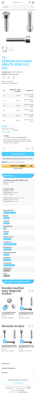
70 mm (6, 234)
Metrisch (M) (7, 249)
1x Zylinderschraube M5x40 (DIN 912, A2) (26, 313)
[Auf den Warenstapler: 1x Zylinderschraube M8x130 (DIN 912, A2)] (5, 341)
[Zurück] (29, 291)
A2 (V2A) (6, 223)
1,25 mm (6, 255)
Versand (15, 130)
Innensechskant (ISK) (10, 244)
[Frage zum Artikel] (14, 77)
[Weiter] (32, 291)
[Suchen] (32, 7)
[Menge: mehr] (32, 148)
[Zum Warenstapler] (33, 2)
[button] (5, 49)
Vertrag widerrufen (18, 383)
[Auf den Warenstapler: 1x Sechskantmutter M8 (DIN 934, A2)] (5, 308)
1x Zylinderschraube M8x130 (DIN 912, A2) (9, 346)
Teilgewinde (7, 260)
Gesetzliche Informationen (8, 368)
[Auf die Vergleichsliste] (9, 77)
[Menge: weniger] (4, 148)
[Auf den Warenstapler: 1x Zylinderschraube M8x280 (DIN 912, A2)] (22, 341)
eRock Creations (23, 392)
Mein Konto (5, 372)
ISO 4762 (12, 213)
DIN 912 (6, 213)
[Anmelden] (29, 2)
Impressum (25, 380)
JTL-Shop (21, 390)
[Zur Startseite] (18, 2)
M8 (5, 228)
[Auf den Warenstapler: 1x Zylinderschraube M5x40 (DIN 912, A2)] (22, 308)
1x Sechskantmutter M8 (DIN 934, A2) (9, 313)
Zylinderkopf (7, 239)
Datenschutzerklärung (14, 380)
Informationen (5, 363)
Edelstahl (6, 218)
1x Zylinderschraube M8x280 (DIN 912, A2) (26, 346)
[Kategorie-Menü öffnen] (3, 2)
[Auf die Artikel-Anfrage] (4, 77)
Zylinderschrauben (13, 74)
